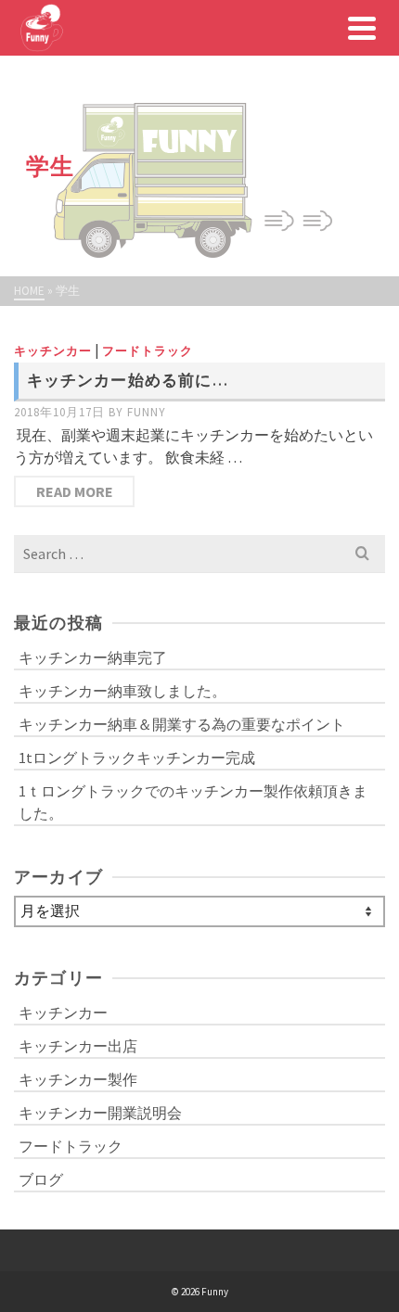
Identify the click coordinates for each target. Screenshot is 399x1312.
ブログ (41, 1179)
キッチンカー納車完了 (93, 657)
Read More (74, 491)
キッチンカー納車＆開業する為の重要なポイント (182, 724)
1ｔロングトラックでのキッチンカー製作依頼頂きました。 (193, 802)
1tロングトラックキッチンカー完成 (137, 757)
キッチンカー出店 (78, 1046)
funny (146, 412)
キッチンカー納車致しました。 (122, 690)
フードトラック (147, 351)
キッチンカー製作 (78, 1079)
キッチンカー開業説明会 (100, 1112)
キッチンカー (53, 351)
